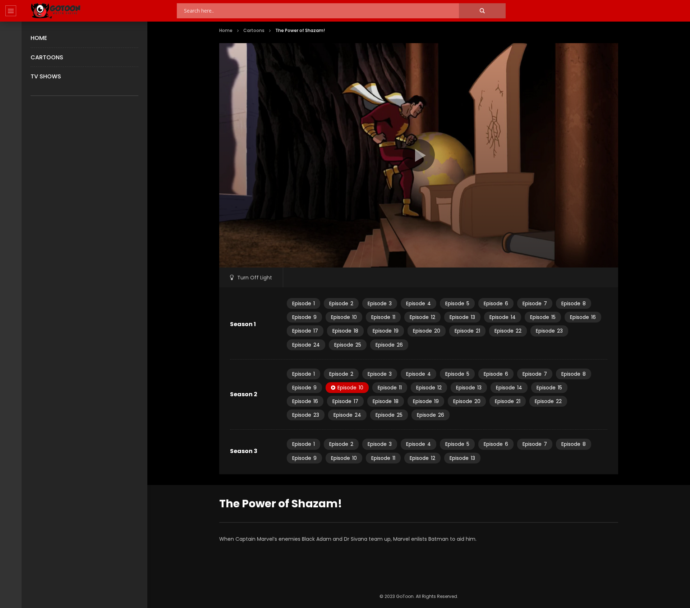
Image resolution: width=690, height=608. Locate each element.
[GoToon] (55, 11)
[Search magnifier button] (482, 10)
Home (39, 38)
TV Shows (46, 76)
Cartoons (47, 57)
